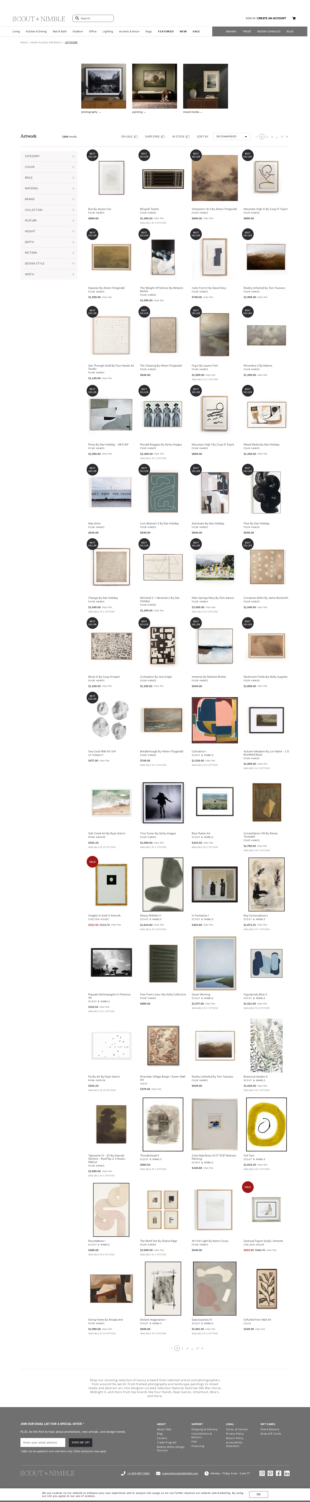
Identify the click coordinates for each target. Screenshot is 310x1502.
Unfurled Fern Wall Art (257, 1318)
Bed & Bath (60, 31)
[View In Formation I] (215, 883)
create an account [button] (271, 18)
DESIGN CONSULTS (269, 31)
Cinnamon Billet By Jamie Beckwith (266, 596)
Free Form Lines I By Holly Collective (163, 993)
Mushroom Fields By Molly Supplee (266, 675)
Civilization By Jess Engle (156, 675)
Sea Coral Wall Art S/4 (102, 750)
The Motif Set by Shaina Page (158, 1240)
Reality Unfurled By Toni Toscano (264, 287)
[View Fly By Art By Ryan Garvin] (111, 1044)
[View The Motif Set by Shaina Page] (163, 1209)
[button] (49, 155)
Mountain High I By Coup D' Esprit (213, 443)
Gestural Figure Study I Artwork (263, 1240)
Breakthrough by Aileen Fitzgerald (161, 750)
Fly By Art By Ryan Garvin (104, 1075)
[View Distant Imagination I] (163, 1287)
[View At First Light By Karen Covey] (215, 1209)
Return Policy (234, 1437)
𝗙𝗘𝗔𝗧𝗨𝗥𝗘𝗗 (166, 31)
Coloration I (199, 750)
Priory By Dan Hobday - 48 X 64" (108, 443)
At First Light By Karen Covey (210, 1240)
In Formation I (200, 914)
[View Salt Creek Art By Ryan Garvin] (111, 801)
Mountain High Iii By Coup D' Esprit (266, 208)
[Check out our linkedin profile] (287, 1472)
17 (282, 136)
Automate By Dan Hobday (208, 522)
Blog (160, 1432)
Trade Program (167, 1441)
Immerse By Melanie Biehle (209, 675)
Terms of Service (237, 1428)
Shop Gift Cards (270, 1432)
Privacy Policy (235, 1432)
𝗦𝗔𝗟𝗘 (196, 31)
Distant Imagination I (153, 1318)
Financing (197, 1445)
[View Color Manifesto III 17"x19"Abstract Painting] (215, 1123)
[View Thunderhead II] (163, 1123)
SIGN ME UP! (81, 1441)
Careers (162, 1437)
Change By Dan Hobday (103, 596)
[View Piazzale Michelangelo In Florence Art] (111, 962)
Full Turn (249, 1154)
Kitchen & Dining (36, 31)
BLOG (290, 31)
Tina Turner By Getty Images (158, 832)
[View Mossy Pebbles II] (163, 883)
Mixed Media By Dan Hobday (262, 443)
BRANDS (231, 31)
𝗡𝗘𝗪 (183, 31)
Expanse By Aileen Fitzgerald (106, 287)
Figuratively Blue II (255, 993)
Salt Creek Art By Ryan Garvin (106, 832)
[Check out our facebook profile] (278, 1472)
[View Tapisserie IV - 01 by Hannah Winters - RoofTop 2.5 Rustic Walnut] (111, 1123)
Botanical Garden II (255, 1075)
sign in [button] (250, 18)
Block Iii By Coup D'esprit (104, 675)
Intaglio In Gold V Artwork (104, 914)
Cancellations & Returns (201, 1434)
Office (93, 31)
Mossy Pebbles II (150, 914)
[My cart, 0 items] (294, 18)
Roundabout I (96, 1240)
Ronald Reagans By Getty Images (161, 443)
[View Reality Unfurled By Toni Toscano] (215, 1044)
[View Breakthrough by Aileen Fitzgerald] (163, 719)
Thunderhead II (149, 1154)
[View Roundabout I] (111, 1209)
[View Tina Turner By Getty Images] (163, 801)
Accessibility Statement (234, 1443)
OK (259, 1494)
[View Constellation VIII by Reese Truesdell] (267, 801)
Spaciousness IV (202, 1318)
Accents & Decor (129, 31)
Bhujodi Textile (149, 208)
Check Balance (270, 1428)
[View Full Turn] (267, 1123)
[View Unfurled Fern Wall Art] (267, 1287)
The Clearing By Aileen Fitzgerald (161, 364)
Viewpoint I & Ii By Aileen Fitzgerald (214, 208)
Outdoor (78, 31)
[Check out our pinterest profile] (270, 1472)
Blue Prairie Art (201, 832)
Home (23, 42)
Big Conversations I (256, 914)
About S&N (164, 1428)
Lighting (108, 31)
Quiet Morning (201, 993)
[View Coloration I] (215, 719)
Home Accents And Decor (45, 42)
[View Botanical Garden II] (267, 1044)
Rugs (149, 31)
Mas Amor (94, 522)
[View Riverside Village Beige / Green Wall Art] (163, 1044)
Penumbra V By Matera (258, 364)
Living (16, 31)
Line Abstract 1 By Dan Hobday (159, 522)
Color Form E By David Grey (209, 287)
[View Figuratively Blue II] (267, 962)
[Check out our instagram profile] (262, 1472)
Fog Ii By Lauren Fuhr (205, 364)
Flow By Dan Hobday (256, 522)
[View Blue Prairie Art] (215, 801)
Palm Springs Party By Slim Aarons (213, 596)
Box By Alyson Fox (99, 208)
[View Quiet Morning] (215, 962)
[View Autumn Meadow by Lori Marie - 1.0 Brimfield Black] (267, 719)
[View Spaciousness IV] (215, 1287)
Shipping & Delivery (204, 1428)
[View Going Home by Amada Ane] (111, 1287)
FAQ (194, 1440)
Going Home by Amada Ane (105, 1318)
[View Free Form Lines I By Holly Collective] (163, 962)
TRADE (247, 31)
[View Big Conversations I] (267, 883)
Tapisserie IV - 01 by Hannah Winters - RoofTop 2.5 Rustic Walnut (106, 1158)
